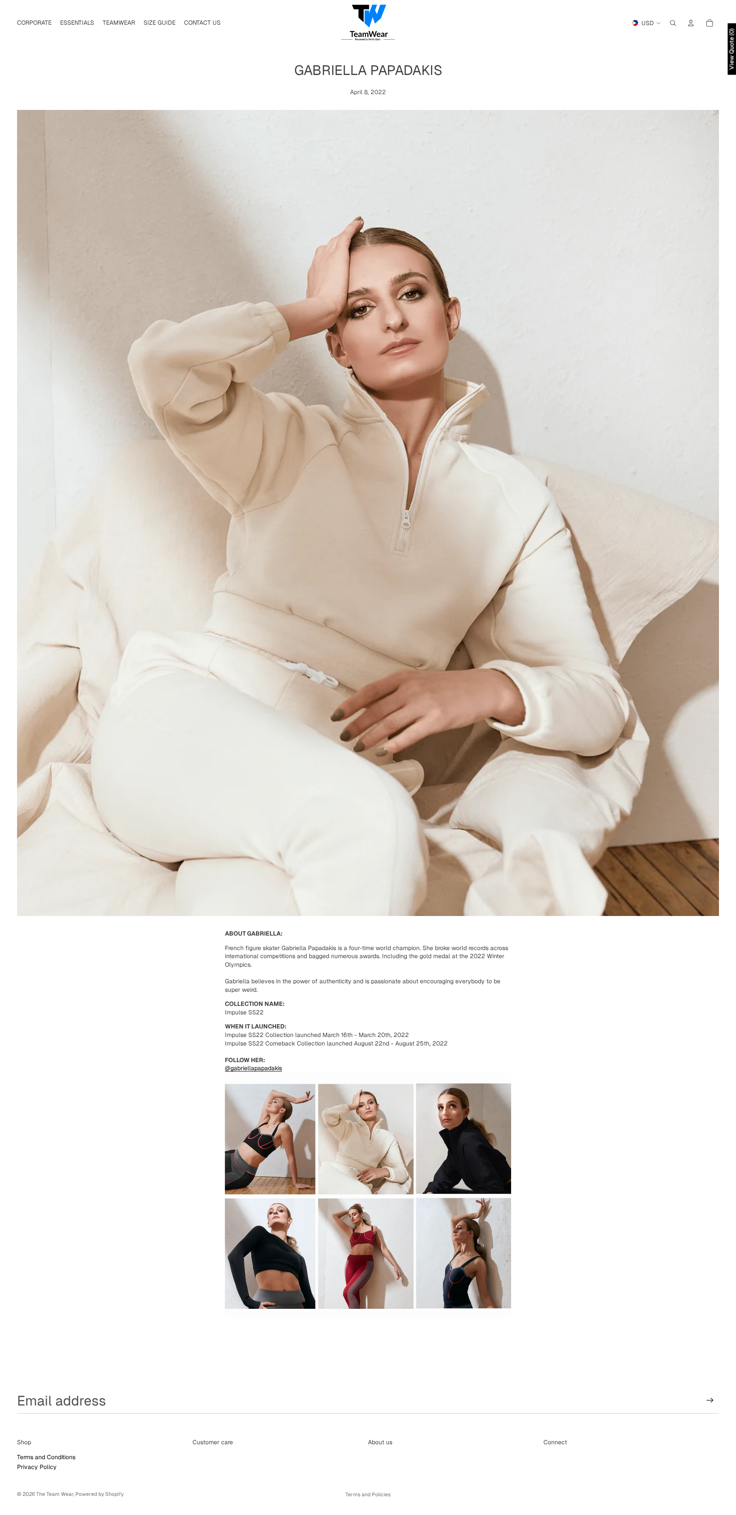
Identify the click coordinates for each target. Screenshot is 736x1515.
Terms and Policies (368, 1494)
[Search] (673, 23)
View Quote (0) (731, 49)
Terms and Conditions (46, 1456)
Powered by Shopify (99, 1494)
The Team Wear (54, 1494)
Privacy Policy (37, 1467)
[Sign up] (710, 1400)
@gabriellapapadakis (253, 1068)
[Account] (690, 23)
